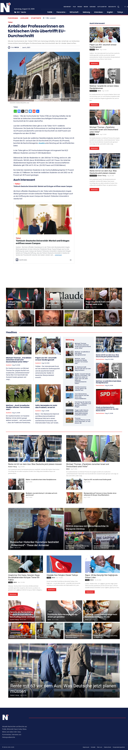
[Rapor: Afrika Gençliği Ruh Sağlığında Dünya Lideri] (102, 564)
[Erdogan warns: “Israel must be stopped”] (25, 298)
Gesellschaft (69, 543)
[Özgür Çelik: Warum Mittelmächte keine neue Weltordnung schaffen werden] (69, 412)
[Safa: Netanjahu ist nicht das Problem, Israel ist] (48, 393)
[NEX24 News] (5, 717)
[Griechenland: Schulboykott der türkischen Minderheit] (106, 541)
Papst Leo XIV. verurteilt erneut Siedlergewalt (46, 359)
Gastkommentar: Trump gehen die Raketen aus (80, 388)
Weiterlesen (94, 63)
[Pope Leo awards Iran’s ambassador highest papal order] (103, 298)
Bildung (13, 609)
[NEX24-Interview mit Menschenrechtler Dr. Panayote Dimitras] (92, 520)
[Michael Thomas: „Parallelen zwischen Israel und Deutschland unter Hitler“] (105, 117)
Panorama (13, 18)
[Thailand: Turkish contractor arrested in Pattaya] (20, 318)
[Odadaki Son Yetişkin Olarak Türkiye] (64, 564)
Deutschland (93, 90)
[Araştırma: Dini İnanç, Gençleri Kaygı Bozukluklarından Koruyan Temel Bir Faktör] (25, 564)
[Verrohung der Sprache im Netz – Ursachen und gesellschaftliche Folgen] (69, 403)
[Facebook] (125, 7)
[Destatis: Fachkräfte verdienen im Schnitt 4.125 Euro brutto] (21, 631)
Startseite (36, 18)
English (10, 299)
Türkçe (10, 582)
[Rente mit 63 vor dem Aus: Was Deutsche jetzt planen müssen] (105, 160)
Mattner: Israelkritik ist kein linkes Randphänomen (108, 382)
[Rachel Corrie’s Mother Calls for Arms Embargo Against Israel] (108, 318)
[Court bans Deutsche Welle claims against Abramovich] (49, 318)
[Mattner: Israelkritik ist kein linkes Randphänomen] (105, 76)
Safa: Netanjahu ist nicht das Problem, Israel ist (46, 406)
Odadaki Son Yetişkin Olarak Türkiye (62, 575)
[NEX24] (9, 47)
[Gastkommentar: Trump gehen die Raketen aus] (69, 388)
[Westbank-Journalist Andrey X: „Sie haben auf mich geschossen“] (16, 497)
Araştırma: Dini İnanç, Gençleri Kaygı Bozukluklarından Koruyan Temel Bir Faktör (24, 577)
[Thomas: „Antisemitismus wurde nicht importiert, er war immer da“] (69, 420)
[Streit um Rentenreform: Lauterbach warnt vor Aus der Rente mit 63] (109, 397)
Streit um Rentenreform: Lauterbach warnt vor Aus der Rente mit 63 (107, 409)
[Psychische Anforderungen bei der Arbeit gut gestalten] (64, 611)
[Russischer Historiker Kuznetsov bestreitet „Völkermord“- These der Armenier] (36, 529)
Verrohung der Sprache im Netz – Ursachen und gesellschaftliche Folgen (83, 404)
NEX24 (16, 47)
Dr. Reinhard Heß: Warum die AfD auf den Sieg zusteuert (83, 368)
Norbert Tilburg (102, 175)
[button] (118, 6)
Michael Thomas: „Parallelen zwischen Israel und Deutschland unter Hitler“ (104, 129)
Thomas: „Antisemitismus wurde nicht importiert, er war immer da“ (82, 420)
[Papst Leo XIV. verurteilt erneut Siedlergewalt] (105, 34)
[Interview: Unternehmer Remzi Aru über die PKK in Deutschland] (78, 541)
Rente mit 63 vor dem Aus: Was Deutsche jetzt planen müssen (103, 172)
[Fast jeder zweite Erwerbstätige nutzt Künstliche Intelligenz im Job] (101, 611)
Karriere (50, 611)
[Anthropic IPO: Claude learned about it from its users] (64, 298)
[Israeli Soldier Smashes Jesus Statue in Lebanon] (78, 318)
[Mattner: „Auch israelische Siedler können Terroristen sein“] (18, 393)
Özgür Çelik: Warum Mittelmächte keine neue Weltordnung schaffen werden (81, 412)
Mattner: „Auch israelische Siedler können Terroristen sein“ (18, 407)
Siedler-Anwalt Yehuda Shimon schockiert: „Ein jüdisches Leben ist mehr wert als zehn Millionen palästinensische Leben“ (82, 378)
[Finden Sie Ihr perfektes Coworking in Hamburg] (106, 631)
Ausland (24, 18)
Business (50, 299)
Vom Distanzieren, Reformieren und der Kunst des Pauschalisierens (82, 396)
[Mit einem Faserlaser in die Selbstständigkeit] (78, 631)
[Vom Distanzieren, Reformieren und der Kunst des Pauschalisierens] (69, 395)
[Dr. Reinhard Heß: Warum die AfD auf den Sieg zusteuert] (69, 368)
